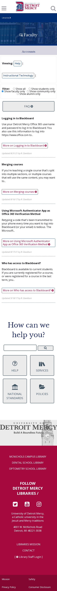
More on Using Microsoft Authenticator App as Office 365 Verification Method (26, 242)
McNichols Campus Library (27, 456)
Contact (28, 550)
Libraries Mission (28, 544)
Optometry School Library (27, 468)
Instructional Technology (18, 75)
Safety (32, 579)
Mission (6, 579)
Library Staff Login (30, 557)
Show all (20, 89)
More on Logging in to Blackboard (23, 145)
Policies (42, 394)
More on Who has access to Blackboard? (27, 290)
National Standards (14, 396)
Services (42, 370)
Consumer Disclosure (40, 587)
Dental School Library (28, 462)
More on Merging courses (19, 191)
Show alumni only (29, 94)
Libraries (5, 18)
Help (17, 63)
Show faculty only (14, 91)
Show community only (42, 91)
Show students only (43, 89)
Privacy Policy (9, 587)
